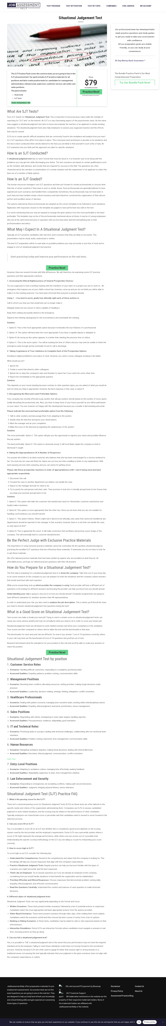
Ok (139, 1022)
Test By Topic (94, 6)
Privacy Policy (117, 991)
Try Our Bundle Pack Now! (134, 82)
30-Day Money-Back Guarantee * (91, 95)
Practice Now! (91, 91)
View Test (11, 759)
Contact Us (139, 986)
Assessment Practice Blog (122, 996)
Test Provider (53, 6)
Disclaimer (115, 986)
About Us (138, 991)
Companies (111, 6)
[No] (162, 1022)
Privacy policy (149, 1022)
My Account (145, 6)
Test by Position (74, 6)
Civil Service (128, 6)
